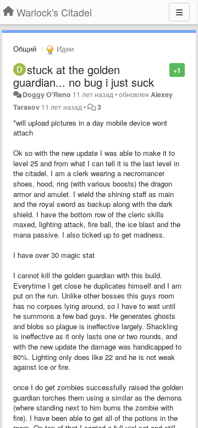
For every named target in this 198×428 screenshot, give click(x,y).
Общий (24, 48)
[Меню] (179, 12)
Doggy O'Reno (47, 94)
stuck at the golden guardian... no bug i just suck (83, 75)
